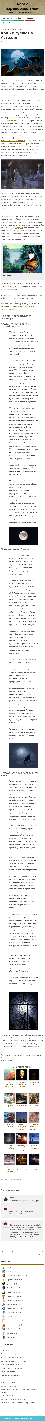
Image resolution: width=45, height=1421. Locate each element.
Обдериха (19, 228)
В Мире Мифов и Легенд (15, 1276)
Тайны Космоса (12, 1329)
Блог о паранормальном (22, 6)
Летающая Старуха (10, 1125)
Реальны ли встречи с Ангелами (34, 1126)
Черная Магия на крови (9, 1379)
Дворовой (34, 1105)
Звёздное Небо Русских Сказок (22, 1126)
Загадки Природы (13, 1296)
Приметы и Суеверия (14, 1321)
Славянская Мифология (15, 1179)
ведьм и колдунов (15, 120)
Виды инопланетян (8, 1372)
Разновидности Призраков (10, 1375)
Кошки (5, 1179)
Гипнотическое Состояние (22, 1168)
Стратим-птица (9, 1106)
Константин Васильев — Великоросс (22, 1084)
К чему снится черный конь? (11, 1365)
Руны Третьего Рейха (8, 1382)
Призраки (10, 1317)
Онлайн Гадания (9, 23)
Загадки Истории (13, 1292)
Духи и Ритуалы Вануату (9, 1252)
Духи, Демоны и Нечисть (16, 1288)
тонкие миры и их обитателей (13, 141)
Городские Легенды (14, 1280)
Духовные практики (34, 1147)
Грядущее (10, 1284)
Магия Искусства (13, 1308)
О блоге (19, 18)
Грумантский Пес (34, 1083)
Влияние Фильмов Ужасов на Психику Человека (18, 1403)
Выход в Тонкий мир (10, 1147)
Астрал (5, 41)
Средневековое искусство (10, 1354)
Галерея (29, 18)
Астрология (11, 1271)
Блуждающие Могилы (34, 1168)
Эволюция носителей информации (13, 1361)
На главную (7, 18)
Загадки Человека (13, 1300)
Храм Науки (11, 1337)
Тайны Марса (5, 1350)
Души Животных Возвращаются (10, 1085)
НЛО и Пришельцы (13, 1313)
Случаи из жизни (13, 1325)
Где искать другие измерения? (10, 1169)
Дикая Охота (22, 1105)
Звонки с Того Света (8, 1386)
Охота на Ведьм (7, 1396)
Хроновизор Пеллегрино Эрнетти (13, 1399)
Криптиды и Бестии (13, 1304)
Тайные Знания (12, 1333)
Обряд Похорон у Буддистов (11, 1368)
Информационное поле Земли (22, 1148)
